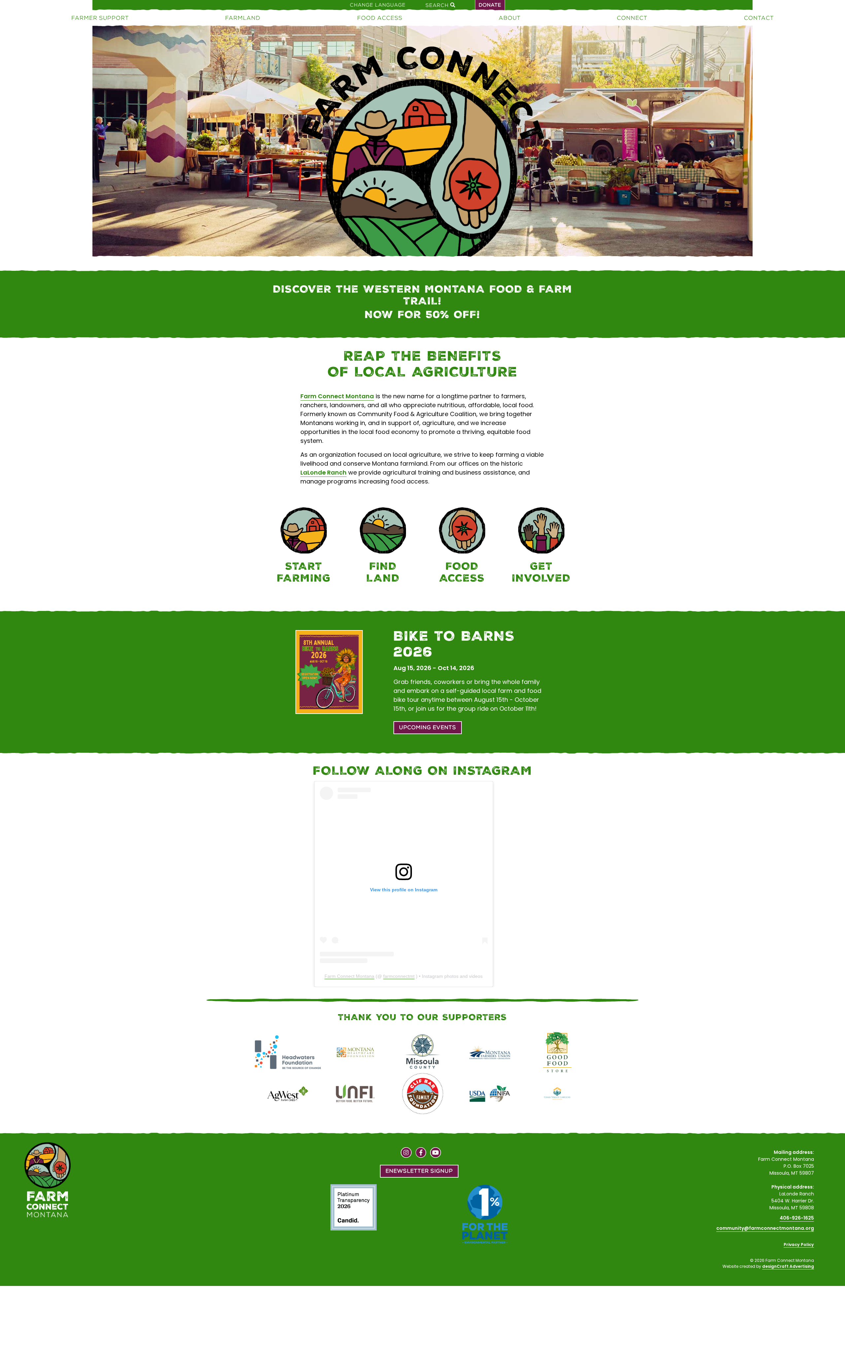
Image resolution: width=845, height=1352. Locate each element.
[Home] (422, 174)
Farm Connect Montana (337, 396)
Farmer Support (100, 18)
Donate (490, 5)
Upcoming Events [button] (427, 727)
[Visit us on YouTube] (435, 1153)
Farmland (242, 18)
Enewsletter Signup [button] (419, 1171)
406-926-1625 (797, 1218)
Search (437, 5)
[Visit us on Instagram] (406, 1153)
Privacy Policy (799, 1244)
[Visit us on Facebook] (421, 1153)
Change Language (378, 5)
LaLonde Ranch (323, 472)
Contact (759, 18)
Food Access (379, 18)
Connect (632, 18)
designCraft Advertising (788, 1266)
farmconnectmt (399, 976)
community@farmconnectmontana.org (765, 1228)
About (510, 18)
